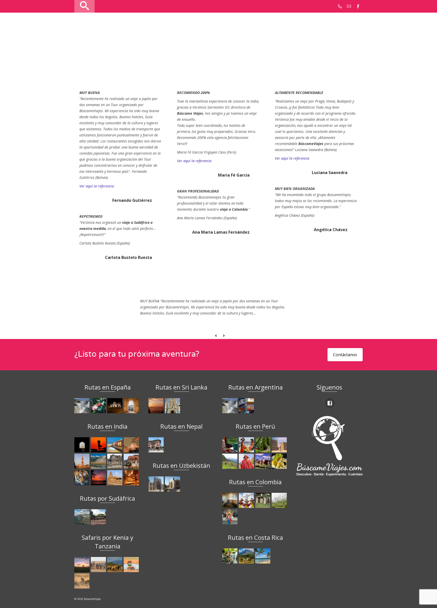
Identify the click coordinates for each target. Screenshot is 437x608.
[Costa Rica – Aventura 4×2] (230, 556)
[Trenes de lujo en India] (115, 444)
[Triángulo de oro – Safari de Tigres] (82, 477)
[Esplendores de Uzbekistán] (156, 484)
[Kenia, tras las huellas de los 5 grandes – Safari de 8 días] (82, 581)
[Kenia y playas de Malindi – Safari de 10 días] (132, 564)
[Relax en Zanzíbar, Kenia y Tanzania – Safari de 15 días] (82, 564)
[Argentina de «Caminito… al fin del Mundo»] (247, 405)
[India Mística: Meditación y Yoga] (99, 444)
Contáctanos (345, 354)
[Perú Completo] (247, 461)
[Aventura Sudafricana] (82, 516)
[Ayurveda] (132, 444)
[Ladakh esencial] (99, 461)
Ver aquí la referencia (96, 186)
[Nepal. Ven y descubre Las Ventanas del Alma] (156, 444)
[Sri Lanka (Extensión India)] (173, 405)
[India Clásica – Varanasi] (132, 477)
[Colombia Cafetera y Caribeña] (280, 500)
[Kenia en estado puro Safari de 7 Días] (99, 564)
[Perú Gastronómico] (280, 461)
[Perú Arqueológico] (280, 444)
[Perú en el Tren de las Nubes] (230, 444)
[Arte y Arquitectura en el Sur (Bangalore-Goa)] (115, 461)
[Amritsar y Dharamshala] (82, 461)
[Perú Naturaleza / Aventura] (263, 444)
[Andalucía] (132, 405)
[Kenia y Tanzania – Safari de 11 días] (115, 564)
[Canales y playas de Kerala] (99, 477)
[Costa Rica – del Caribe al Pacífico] (263, 556)
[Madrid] (115, 405)
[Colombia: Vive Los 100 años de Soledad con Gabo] (230, 500)
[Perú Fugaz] (230, 461)
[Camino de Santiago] (82, 405)
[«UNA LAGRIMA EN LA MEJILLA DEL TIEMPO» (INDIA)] (82, 444)
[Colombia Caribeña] (230, 516)
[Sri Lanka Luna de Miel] (156, 405)
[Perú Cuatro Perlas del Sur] (263, 461)
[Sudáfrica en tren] (99, 516)
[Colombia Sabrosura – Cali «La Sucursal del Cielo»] (247, 500)
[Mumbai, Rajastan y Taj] (132, 461)
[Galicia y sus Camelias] (99, 405)
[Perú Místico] (247, 444)
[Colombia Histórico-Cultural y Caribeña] (263, 500)
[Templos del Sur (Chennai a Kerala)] (115, 477)
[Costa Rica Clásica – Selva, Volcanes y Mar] (247, 556)
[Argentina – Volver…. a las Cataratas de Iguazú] (230, 405)
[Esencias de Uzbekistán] (173, 484)
